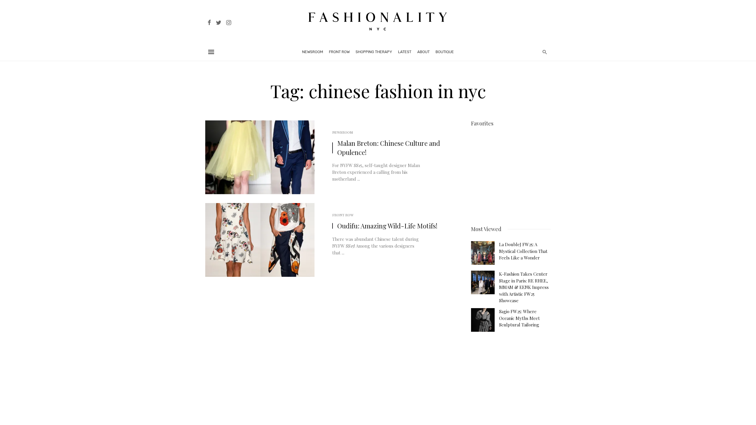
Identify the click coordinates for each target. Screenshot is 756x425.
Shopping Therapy (374, 52)
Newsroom (312, 52)
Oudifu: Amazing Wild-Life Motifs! (387, 225)
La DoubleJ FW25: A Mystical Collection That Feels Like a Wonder (523, 251)
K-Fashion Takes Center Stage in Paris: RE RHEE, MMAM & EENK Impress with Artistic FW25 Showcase (524, 287)
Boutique (445, 52)
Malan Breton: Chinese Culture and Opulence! (388, 148)
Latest (404, 52)
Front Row (339, 52)
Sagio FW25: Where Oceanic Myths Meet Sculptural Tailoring (519, 318)
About (423, 52)
